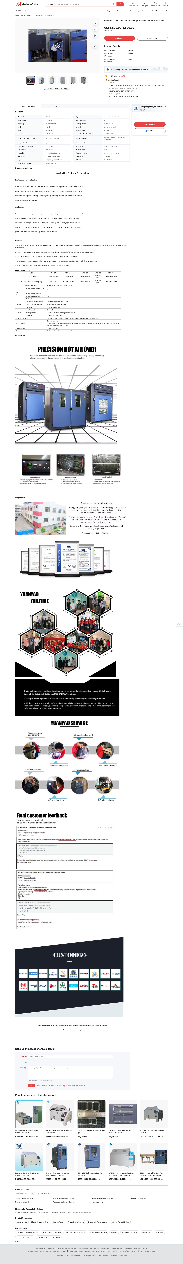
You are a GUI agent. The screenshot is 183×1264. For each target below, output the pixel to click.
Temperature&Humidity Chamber (64, 1202)
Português (56, 1251)
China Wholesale (83, 1248)
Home (17, 15)
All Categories (22, 11)
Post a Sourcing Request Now (74, 1085)
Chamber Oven (146, 1232)
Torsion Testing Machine (76, 1222)
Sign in (165, 6)
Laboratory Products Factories (75, 1232)
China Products (50, 1248)
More (17, 1241)
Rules (166, 11)
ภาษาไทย (126, 1251)
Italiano (81, 1251)
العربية (103, 1251)
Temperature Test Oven (129, 1232)
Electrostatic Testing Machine (97, 1222)
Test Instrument (39, 15)
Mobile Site (137, 1248)
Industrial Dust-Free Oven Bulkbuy (49, 1237)
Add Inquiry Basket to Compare (57, 88)
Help (129, 11)
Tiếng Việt (140, 1251)
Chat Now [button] (153, 38)
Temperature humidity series (24, 1198)
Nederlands (95, 1251)
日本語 (115, 1251)
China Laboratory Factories (52, 1232)
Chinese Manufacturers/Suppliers (66, 1248)
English (42, 1251)
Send (31, 1085)
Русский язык (73, 1251)
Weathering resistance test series (102, 1198)
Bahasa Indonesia (150, 1251)
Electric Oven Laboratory (25, 1237)
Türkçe (133, 1251)
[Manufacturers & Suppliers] (26, 4)
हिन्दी (120, 1251)
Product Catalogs (45, 1194)
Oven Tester (160, 1232)
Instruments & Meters (27, 15)
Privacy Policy (123, 1255)
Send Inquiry (119, 38)
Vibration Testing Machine (120, 1222)
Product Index (128, 1248)
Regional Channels (116, 1248)
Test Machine (50, 15)
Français (63, 1251)
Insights (145, 1248)
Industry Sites (105, 1248)
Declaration (113, 1255)
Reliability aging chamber (138, 1198)
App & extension (142, 11)
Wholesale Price (94, 1248)
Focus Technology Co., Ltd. (77, 1255)
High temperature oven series (63, 1198)
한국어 (109, 1251)
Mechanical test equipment (24, 1202)
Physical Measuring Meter (39, 1222)
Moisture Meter (22, 1222)
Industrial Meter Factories (98, 1232)
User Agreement (103, 1255)
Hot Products (39, 1248)
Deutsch (87, 1251)
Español (48, 1251)
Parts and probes (97, 1202)
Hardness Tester (58, 1222)
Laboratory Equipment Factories (27, 1232)
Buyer (119, 11)
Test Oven (114, 1232)
